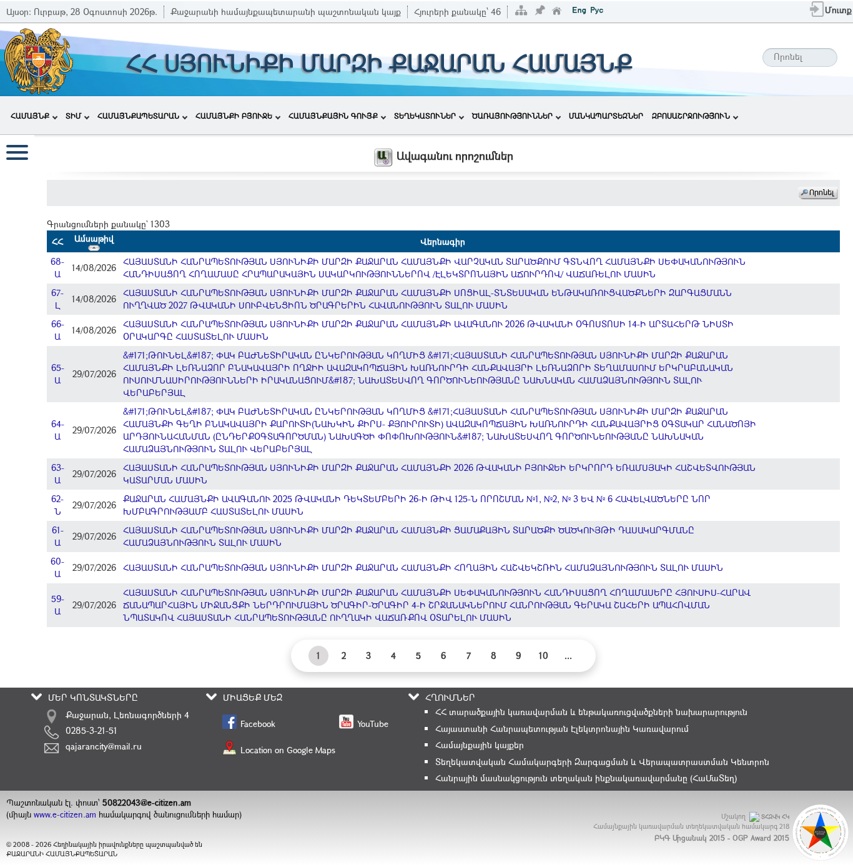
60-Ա (57, 567)
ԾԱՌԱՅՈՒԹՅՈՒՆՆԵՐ (512, 116)
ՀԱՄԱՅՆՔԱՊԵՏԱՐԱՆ (138, 116)
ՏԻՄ (73, 116)
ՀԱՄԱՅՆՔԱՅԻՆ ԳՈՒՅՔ (333, 116)
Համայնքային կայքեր (479, 745)
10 (543, 655)
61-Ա (58, 536)
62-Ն (57, 505)
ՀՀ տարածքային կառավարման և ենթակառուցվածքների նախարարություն (591, 712)
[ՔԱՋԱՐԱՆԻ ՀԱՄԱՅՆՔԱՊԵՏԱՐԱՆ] (38, 58)
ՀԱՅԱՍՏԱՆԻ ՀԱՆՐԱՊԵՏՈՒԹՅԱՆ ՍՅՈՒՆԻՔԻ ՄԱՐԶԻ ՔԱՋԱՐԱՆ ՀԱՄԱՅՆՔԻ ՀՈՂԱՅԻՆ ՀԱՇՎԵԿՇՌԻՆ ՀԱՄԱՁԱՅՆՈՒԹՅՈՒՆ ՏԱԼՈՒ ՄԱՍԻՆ (423, 567)
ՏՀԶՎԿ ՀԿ (775, 817)
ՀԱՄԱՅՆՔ (30, 116)
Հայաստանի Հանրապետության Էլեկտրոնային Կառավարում (562, 728)
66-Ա (57, 330)
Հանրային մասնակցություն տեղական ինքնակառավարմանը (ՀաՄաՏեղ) (586, 778)
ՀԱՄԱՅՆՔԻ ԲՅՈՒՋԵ (233, 116)
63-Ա (57, 474)
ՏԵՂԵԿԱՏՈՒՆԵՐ (425, 116)
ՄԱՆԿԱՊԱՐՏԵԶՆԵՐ (606, 116)
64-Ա (57, 430)
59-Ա (57, 605)
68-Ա (57, 267)
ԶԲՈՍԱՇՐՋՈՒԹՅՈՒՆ (691, 116)
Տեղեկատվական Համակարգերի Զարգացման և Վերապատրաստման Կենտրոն (602, 762)
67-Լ (57, 299)
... (568, 655)
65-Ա (57, 374)
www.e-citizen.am (65, 814)
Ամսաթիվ (94, 238)
